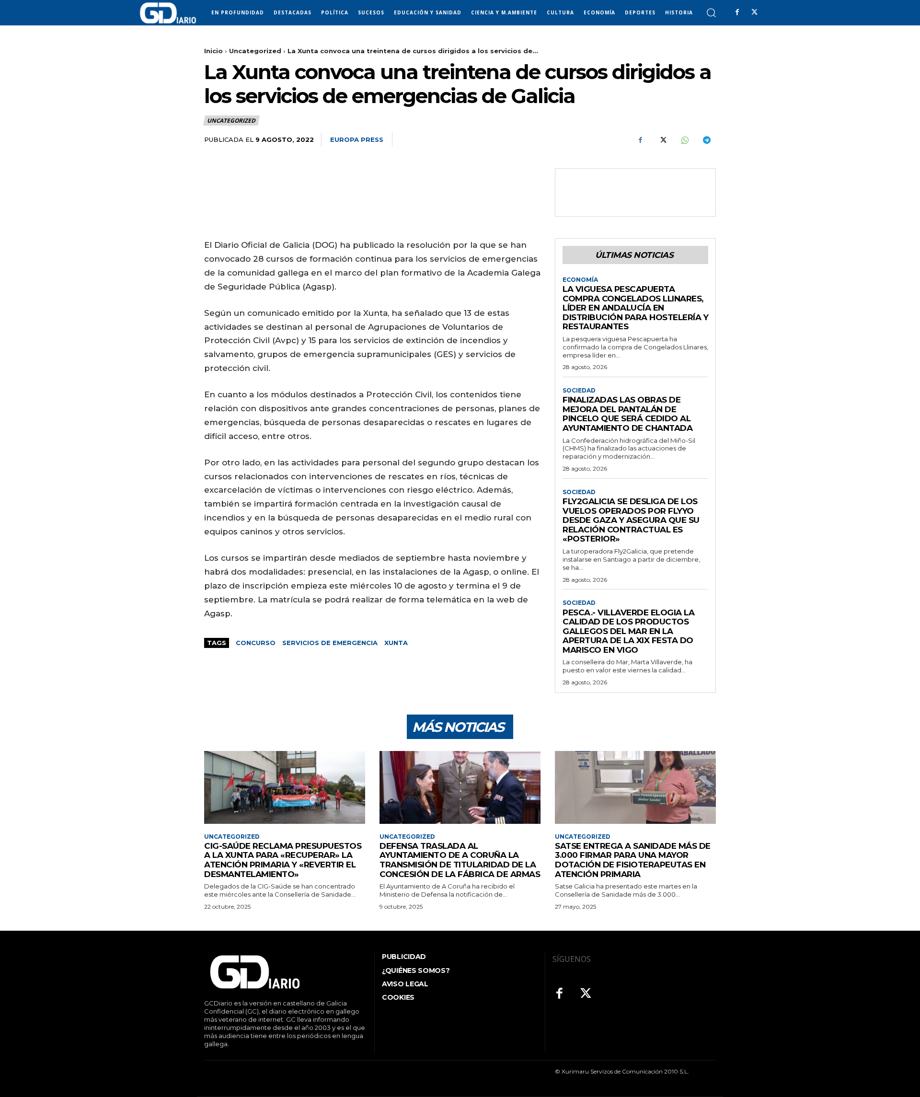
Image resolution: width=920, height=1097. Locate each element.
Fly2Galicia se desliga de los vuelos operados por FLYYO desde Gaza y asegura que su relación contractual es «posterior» (631, 520)
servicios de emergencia (330, 643)
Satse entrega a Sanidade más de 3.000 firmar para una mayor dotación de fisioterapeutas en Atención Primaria (633, 860)
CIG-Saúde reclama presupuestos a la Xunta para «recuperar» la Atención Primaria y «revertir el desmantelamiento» (282, 860)
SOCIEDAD (579, 390)
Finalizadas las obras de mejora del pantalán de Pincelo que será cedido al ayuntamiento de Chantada (627, 414)
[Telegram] (706, 140)
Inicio (213, 51)
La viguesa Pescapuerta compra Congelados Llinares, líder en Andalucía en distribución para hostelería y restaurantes (635, 307)
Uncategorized (255, 51)
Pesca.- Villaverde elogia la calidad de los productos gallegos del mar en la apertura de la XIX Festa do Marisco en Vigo (628, 631)
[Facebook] (737, 12)
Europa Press (356, 139)
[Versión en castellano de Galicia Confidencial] (168, 12)
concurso (256, 643)
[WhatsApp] (684, 140)
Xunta (396, 643)
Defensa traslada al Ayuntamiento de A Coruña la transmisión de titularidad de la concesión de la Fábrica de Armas (460, 860)
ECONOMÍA (580, 280)
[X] (754, 12)
